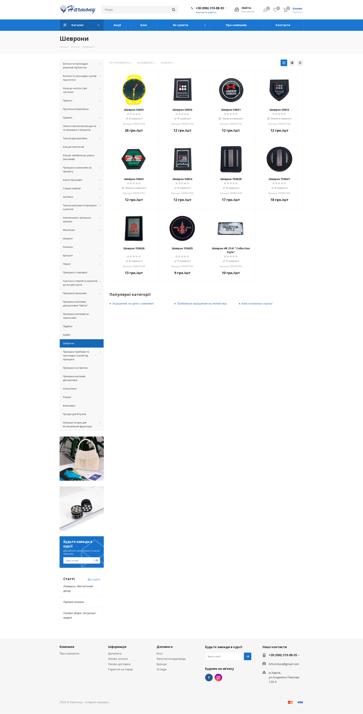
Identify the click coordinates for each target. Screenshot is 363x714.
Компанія (67, 647)
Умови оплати (118, 659)
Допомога (115, 653)
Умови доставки (119, 664)
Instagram (218, 677)
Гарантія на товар (120, 669)
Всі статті (94, 579)
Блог (160, 653)
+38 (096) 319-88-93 (209, 8)
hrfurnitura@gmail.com (284, 664)
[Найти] (173, 9)
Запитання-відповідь (171, 659)
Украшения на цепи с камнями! (133, 303)
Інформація (117, 647)
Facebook (209, 677)
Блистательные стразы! (257, 303)
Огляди (162, 669)
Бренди (162, 664)
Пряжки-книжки (73, 602)
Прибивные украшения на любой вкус (202, 303)
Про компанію (69, 653)
